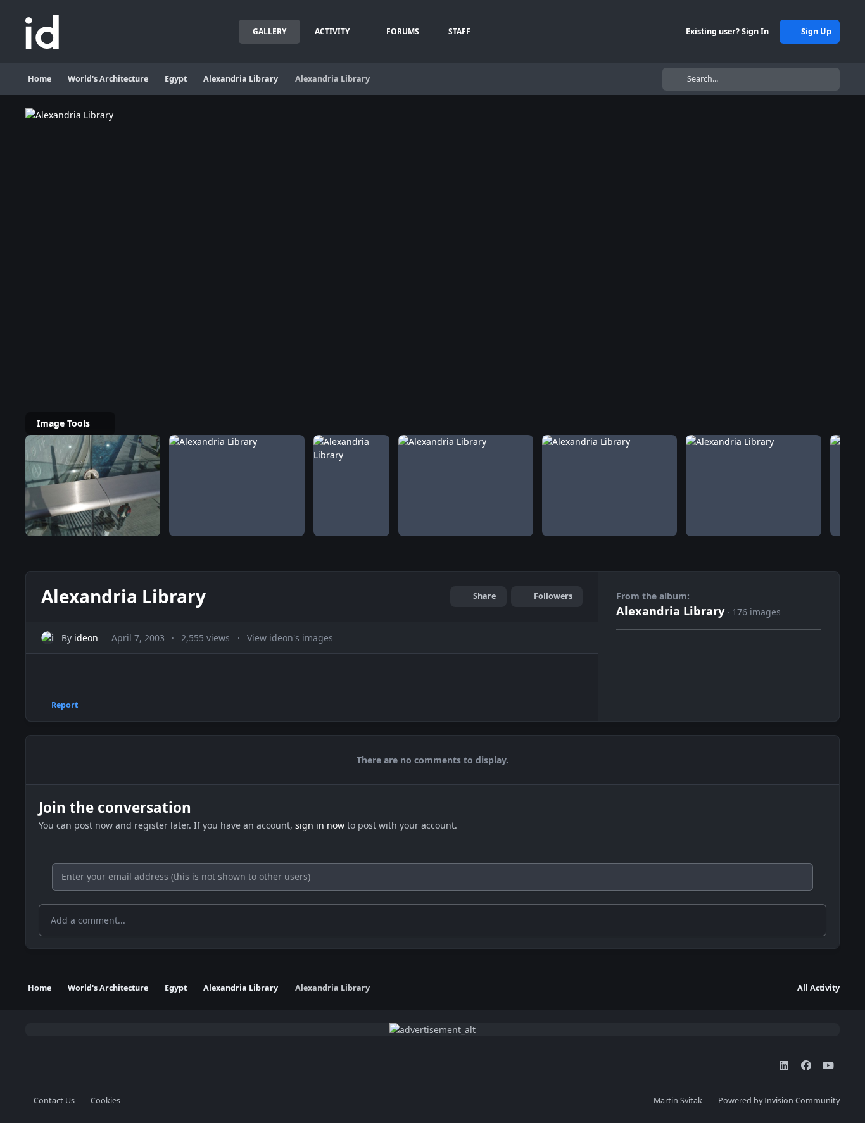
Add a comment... (88, 920)
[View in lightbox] (139, 115)
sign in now (319, 825)
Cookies (105, 1100)
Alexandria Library (670, 610)
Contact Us (54, 1100)
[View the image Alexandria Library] (92, 485)
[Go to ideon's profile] (47, 637)
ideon (86, 638)
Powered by (779, 1100)
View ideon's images (290, 638)
